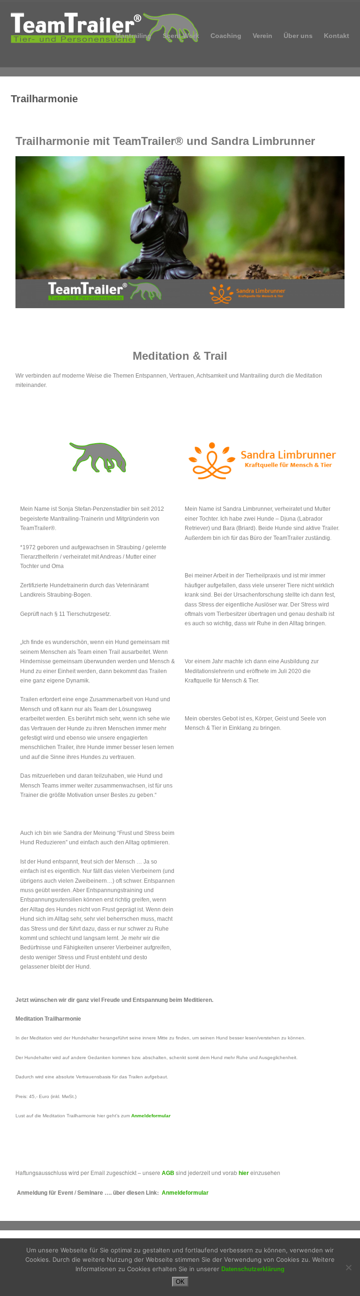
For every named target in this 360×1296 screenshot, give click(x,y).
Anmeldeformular (151, 1115)
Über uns (298, 35)
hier (244, 1173)
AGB (168, 1173)
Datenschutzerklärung (253, 1269)
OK (180, 1281)
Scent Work (181, 35)
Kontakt (336, 35)
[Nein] (348, 1267)
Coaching (225, 34)
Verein (262, 34)
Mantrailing (133, 34)
